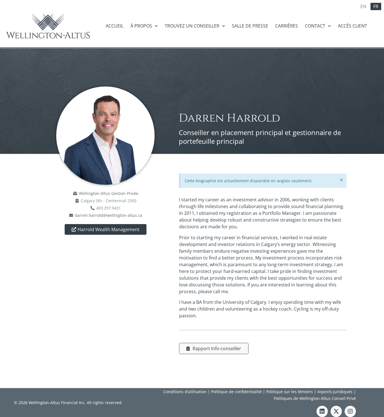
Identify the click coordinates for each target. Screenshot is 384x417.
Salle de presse (250, 26)
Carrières (286, 26)
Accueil (114, 26)
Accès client (352, 26)
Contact (315, 26)
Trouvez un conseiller (192, 26)
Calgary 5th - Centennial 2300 (108, 200)
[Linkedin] (322, 411)
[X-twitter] (336, 411)
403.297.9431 (108, 208)
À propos (141, 26)
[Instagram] (350, 411)
